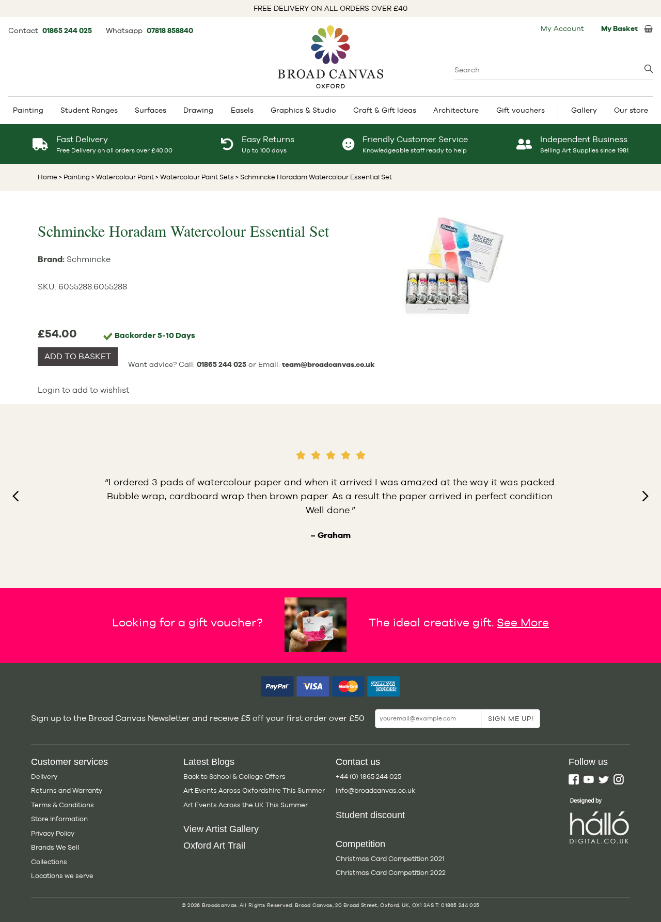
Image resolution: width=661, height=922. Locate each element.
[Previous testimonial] (15, 496)
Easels (242, 110)
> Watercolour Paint (122, 177)
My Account (562, 28)
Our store (631, 110)
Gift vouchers (520, 110)
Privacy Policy (52, 833)
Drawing (198, 110)
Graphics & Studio (303, 110)
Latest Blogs (208, 762)
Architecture (456, 110)
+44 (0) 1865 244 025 (368, 776)
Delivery (44, 776)
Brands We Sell (55, 847)
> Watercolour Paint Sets (194, 177)
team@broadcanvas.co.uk (328, 364)
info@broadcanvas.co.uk (375, 790)
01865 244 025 (67, 30)
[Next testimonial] (645, 496)
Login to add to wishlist (83, 390)
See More (523, 621)
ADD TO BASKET (77, 356)
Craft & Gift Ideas (384, 110)
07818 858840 (170, 30)
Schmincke (89, 259)
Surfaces (150, 110)
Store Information (59, 819)
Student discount (370, 815)
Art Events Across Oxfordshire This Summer (254, 790)
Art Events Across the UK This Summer (245, 805)
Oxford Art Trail (214, 845)
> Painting (74, 177)
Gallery (584, 110)
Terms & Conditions (62, 805)
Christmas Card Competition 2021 (390, 859)
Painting (28, 110)
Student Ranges (89, 110)
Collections (49, 862)
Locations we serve (62, 876)
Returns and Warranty (66, 790)
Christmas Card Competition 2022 (391, 873)
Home (47, 177)
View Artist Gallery (221, 829)
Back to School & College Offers (234, 776)
